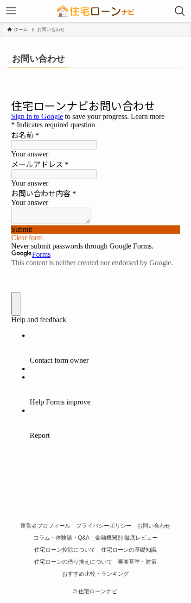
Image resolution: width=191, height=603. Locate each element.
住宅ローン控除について (65, 550)
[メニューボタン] (11, 11)
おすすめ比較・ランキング (95, 574)
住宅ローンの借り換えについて (73, 562)
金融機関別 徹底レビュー (126, 538)
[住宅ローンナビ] (95, 11)
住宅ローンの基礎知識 (129, 550)
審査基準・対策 (137, 562)
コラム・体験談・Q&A (61, 538)
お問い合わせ (154, 525)
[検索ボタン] (180, 11)
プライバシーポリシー (104, 525)
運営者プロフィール (45, 525)
